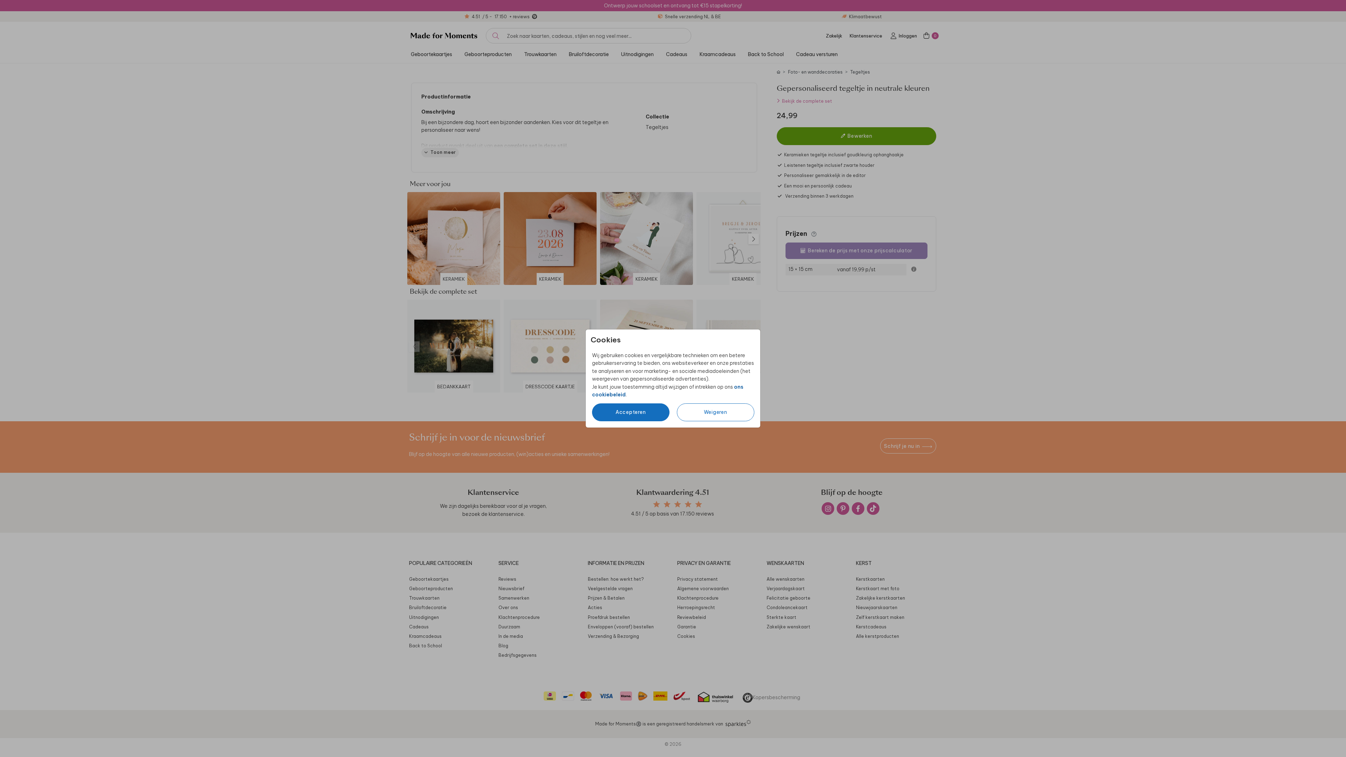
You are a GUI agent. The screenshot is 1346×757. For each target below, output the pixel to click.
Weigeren (715, 412)
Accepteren (631, 412)
